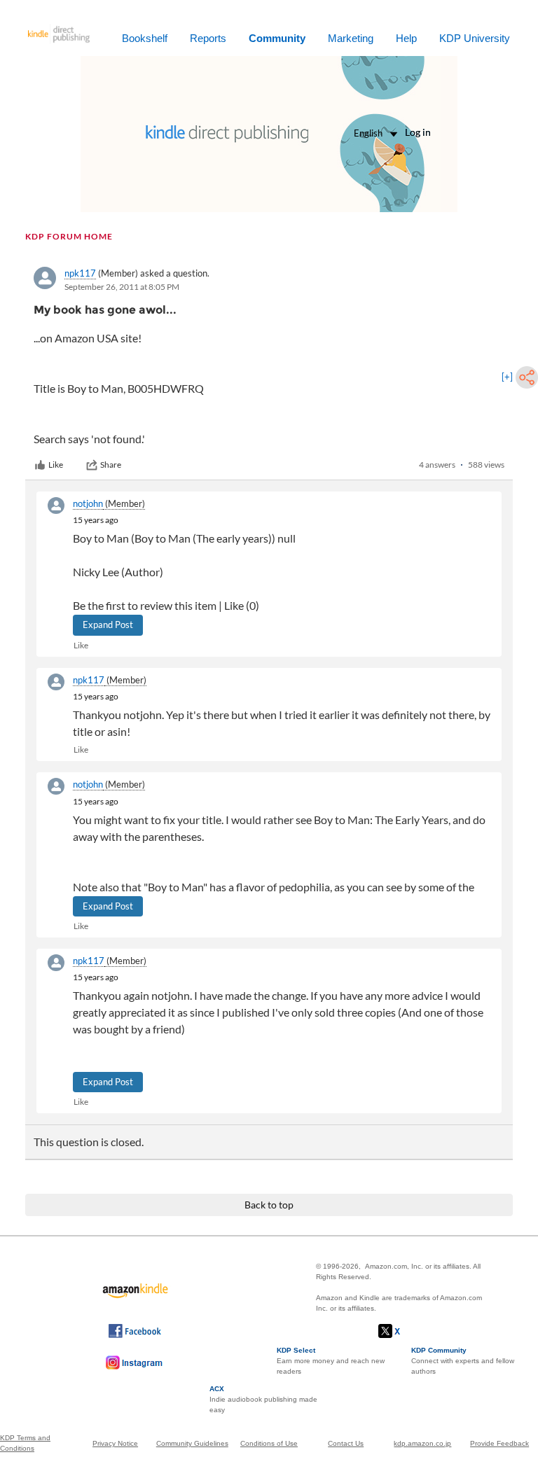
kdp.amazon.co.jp (422, 1443)
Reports (208, 38)
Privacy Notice (115, 1443)
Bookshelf (144, 38)
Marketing (350, 38)
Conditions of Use (269, 1443)
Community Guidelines (192, 1443)
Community (277, 38)
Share (110, 464)
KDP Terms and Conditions (25, 1443)
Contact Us (346, 1443)
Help (406, 38)
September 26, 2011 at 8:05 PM (121, 286)
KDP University (474, 38)
